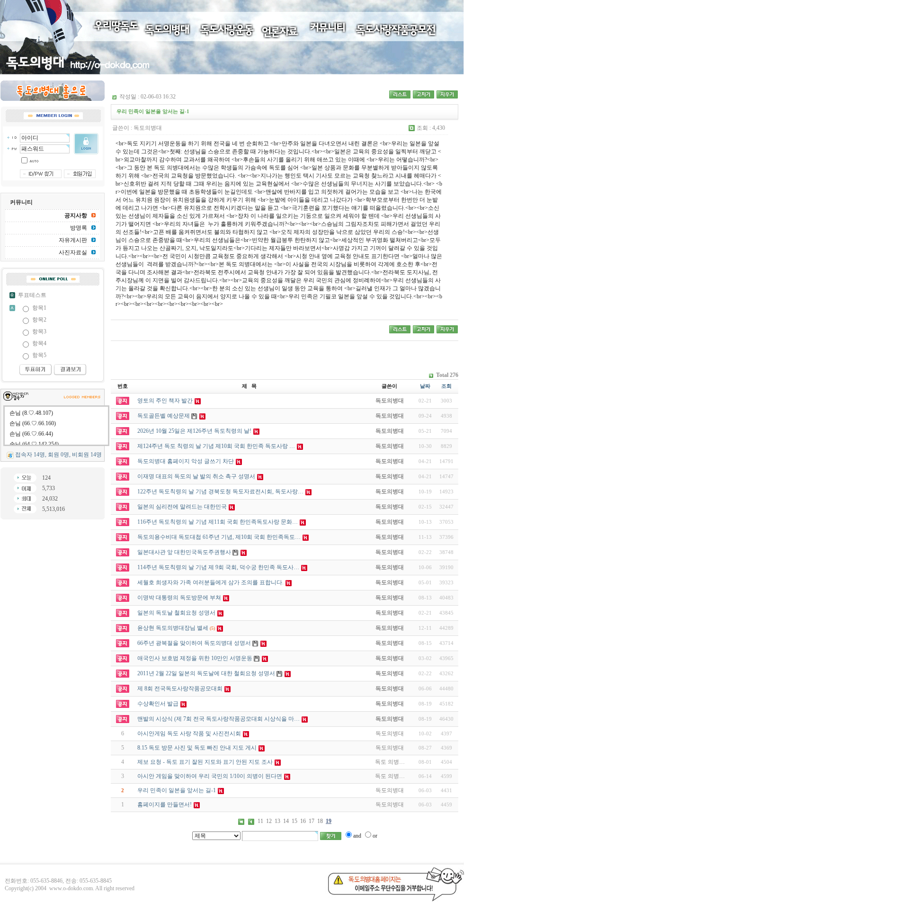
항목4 (39, 343)
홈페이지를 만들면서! (164, 804)
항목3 (39, 331)
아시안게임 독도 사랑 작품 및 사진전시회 (189, 733)
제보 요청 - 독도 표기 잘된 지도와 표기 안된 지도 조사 (205, 762)
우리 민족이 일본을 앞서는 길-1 (176, 790)
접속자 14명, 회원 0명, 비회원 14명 (58, 454)
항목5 (39, 355)
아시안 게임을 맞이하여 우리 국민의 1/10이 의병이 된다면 (209, 776)
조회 (446, 386)
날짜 (425, 386)
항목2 (39, 319)
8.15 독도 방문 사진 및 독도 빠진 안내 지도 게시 (197, 747)
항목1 (39, 307)
